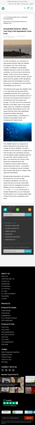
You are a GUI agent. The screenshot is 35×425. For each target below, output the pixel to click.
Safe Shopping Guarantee (10, 352)
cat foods (13, 189)
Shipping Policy (6, 354)
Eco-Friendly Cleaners (9, 318)
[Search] (25, 8)
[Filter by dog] (5, 210)
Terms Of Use (6, 359)
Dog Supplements (7, 332)
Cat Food (4, 337)
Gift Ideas (4, 344)
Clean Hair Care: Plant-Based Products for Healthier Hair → (15, 22)
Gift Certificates (6, 320)
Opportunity (5, 284)
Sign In (31, 4)
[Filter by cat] (17, 210)
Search (28, 214)
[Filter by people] (30, 210)
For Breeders (5, 286)
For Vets (4, 291)
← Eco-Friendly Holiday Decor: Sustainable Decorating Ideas (15, 18)
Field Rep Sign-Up (7, 279)
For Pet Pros (5, 289)
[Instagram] (6, 370)
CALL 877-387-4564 (14, 4)
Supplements (5, 315)
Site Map (4, 362)
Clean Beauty (6, 310)
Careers (4, 298)
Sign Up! (29, 418)
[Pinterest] (9, 370)
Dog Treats (5, 329)
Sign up (28, 251)
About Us (4, 276)
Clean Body (5, 313)
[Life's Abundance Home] (4, 8)
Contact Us (5, 281)
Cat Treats (5, 339)
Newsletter (5, 296)
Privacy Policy (6, 357)
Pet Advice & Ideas (9, 37)
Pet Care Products (7, 334)
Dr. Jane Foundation (8, 293)
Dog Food (4, 327)
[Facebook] (2, 370)
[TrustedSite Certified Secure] (6, 412)
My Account (25, 4)
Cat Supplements (7, 342)
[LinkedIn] (13, 370)
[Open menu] (32, 8)
